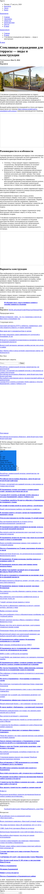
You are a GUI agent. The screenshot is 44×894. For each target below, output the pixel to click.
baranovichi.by (5, 30)
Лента (6, 8)
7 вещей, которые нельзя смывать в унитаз (15, 602)
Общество (7, 21)
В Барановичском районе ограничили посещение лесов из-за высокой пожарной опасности (21, 528)
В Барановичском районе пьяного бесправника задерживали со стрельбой (17, 640)
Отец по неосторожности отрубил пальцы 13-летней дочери (22, 518)
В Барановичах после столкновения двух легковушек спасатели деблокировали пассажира (19, 649)
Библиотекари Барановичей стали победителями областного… (22, 832)
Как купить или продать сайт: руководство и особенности (21, 773)
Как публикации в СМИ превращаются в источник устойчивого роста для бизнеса (19, 763)
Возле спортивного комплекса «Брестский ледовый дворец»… (22, 821)
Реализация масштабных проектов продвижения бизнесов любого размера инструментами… (20, 795)
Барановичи (4, 13)
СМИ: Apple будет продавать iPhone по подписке (17, 828)
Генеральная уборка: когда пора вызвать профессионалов (20, 630)
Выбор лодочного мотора (9, 611)
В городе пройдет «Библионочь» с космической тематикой (21, 707)
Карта (6, 10)
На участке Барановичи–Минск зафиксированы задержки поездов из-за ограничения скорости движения (21, 669)
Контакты (7, 6)
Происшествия (9, 22)
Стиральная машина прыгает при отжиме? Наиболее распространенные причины (18, 758)
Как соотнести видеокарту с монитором (14, 716)
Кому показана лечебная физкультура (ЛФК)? (16, 645)
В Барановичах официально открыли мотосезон (18, 700)
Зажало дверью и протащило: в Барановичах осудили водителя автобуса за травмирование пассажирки (20, 742)
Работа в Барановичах (8, 866)
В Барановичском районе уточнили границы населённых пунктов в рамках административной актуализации (21, 663)
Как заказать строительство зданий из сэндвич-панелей (20, 787)
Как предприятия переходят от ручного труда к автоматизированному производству (16, 522)
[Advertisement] (22, 408)
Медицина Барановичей (9, 869)
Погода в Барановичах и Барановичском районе (18, 876)
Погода (6, 24)
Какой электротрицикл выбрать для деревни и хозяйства (20, 509)
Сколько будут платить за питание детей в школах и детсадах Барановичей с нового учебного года (21, 382)
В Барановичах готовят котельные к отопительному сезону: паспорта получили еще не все (19, 490)
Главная (7, 17)
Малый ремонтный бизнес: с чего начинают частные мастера (21, 703)
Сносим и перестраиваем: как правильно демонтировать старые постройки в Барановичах (20, 841)
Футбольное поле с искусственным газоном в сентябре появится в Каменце (20, 303)
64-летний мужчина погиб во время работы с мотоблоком (21, 505)
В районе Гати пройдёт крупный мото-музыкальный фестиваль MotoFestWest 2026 (19, 571)
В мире (6, 26)
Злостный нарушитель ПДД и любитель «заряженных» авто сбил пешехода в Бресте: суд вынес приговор (21, 326)
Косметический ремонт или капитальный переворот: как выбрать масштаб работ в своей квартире (20, 635)
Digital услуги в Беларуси (9, 873)
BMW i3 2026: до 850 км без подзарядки (14, 653)
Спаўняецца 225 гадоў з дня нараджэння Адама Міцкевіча (21, 857)
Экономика (8, 19)
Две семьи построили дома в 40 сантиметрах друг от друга (20, 825)
